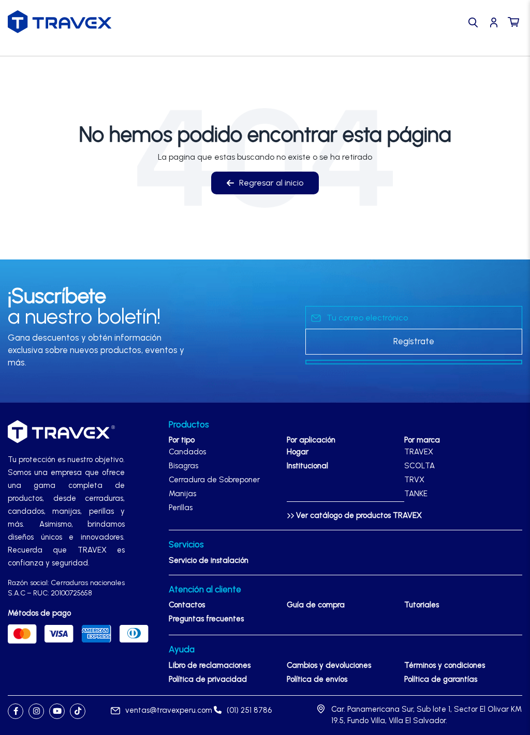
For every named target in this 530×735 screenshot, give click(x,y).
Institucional (307, 465)
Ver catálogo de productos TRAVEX (358, 515)
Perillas (181, 507)
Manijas (182, 493)
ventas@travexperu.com (168, 710)
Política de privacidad (208, 679)
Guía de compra (316, 604)
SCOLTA (419, 465)
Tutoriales (421, 604)
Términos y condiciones (444, 665)
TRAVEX (418, 451)
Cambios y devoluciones (329, 665)
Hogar (297, 451)
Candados (187, 451)
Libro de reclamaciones (210, 665)
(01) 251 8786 (249, 710)
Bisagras (183, 465)
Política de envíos (317, 679)
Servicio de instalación (208, 560)
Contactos (187, 604)
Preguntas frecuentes (206, 618)
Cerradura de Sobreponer (214, 479)
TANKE (416, 493)
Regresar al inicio (271, 183)
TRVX (414, 479)
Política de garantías (440, 679)
